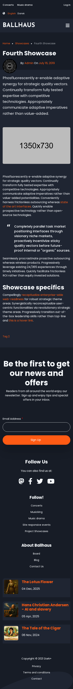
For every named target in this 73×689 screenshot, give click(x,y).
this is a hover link (21, 320)
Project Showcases (36, 531)
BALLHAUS (19, 25)
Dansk (21, 13)
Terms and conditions (36, 672)
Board (36, 553)
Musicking (36, 512)
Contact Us (37, 566)
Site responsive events (36, 525)
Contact (36, 678)
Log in (67, 5)
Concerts (8, 5)
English (12, 13)
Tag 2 (6, 336)
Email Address (12, 419)
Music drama (24, 5)
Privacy (36, 666)
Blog (36, 560)
